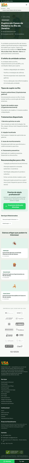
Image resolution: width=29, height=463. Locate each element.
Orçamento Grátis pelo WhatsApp (15, 206)
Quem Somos (4, 414)
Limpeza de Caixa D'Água (7, 386)
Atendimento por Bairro (7, 418)
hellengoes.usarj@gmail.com (10, 437)
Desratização (4, 384)
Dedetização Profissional (7, 382)
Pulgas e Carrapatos (6, 399)
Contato (3, 416)
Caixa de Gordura (5, 397)
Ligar (22, 461)
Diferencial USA (5, 412)
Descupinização (5, 388)
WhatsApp (8, 461)
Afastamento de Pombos (7, 403)
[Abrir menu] (26, 4)
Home (2, 410)
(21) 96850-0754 (7, 435)
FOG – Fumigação (5, 391)
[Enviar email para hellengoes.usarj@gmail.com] (1, 1)
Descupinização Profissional (10, 219)
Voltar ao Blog (6, 16)
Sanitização (4, 393)
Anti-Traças (4, 395)
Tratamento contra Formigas (8, 390)
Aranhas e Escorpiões (6, 401)
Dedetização (6, 223)
